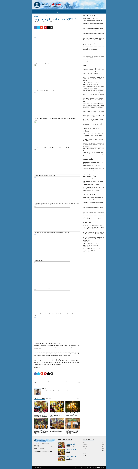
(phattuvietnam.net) (39, 21)
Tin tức (42, 12)
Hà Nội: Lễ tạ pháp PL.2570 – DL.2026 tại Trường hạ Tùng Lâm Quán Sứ (93, 149)
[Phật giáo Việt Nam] (69, 4)
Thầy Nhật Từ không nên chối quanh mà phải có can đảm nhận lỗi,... (93, 175)
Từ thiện (84, 453)
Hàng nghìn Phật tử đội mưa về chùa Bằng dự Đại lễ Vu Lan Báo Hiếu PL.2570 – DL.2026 (93, 112)
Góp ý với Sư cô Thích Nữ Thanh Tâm (95, 61)
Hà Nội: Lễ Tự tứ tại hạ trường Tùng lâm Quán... (72, 450)
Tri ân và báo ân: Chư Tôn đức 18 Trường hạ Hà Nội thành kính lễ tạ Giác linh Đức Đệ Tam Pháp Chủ (93, 154)
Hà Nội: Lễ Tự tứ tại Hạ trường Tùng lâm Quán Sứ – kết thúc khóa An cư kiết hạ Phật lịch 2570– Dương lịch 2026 (93, 79)
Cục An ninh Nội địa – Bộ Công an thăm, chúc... (71, 443)
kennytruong (85, 33)
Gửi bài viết (86, 467)
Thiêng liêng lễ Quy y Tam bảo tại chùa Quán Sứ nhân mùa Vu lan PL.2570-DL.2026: (93, 108)
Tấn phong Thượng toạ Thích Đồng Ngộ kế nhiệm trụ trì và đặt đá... (93, 169)
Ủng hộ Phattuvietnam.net (95, 467)
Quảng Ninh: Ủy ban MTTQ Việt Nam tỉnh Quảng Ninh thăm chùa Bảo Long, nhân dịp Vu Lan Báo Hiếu (72, 431)
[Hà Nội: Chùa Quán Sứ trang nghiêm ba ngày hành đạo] (57, 423)
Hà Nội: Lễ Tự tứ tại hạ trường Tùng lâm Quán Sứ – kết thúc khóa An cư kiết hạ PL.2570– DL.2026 (56, 414)
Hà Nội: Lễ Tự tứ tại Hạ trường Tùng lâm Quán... (72, 457)
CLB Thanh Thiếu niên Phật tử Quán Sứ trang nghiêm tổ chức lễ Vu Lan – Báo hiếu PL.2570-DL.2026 (92, 125)
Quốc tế (84, 451)
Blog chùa (50, 12)
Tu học (68, 459)
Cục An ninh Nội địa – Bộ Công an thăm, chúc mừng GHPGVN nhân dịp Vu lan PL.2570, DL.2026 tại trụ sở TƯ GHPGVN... (41, 414)
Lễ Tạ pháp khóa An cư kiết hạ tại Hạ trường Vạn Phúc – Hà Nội (93, 140)
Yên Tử (38, 367)
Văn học (90, 12)
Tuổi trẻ (70, 12)
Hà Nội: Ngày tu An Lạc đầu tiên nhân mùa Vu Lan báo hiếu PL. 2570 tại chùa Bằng (93, 120)
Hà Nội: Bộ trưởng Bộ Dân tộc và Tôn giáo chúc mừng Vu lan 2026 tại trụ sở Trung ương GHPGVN (41, 431)
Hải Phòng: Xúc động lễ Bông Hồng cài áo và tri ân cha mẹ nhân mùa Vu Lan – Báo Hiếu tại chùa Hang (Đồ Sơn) (93, 135)
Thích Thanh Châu (86, 43)
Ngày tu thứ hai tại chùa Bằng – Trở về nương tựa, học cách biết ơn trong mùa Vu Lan (93, 116)
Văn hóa (83, 12)
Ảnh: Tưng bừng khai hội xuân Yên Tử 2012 (70, 381)
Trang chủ (37, 12)
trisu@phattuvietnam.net (46, 451)
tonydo (84, 28)
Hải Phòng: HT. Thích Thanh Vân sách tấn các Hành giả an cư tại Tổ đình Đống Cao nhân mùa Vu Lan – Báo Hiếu (93, 130)
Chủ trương (75, 467)
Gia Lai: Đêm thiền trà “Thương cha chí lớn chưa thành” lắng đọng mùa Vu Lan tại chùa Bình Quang (93, 104)
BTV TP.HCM (85, 171)
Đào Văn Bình (85, 178)
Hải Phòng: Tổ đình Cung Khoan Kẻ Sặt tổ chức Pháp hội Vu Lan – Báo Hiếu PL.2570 (93, 83)
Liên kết (102, 467)
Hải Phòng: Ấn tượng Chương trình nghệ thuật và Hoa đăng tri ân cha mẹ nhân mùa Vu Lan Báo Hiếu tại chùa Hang (93, 145)
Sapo (41, 467)
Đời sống (56, 12)
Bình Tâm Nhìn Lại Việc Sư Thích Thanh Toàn (93, 181)
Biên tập (80, 467)
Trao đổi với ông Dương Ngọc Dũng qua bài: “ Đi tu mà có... (93, 188)
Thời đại (76, 12)
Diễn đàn (63, 12)
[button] (103, 12)
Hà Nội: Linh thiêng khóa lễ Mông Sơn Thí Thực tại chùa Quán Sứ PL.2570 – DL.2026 (71, 414)
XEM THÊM (48, 398)
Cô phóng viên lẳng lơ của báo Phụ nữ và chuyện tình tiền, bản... (93, 163)
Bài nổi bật (85, 446)
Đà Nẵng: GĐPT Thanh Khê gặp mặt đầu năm (44, 381)
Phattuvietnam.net (87, 165)
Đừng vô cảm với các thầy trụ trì (94, 52)
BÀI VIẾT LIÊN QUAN (40, 398)
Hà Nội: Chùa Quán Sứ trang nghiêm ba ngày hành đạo (56, 430)
